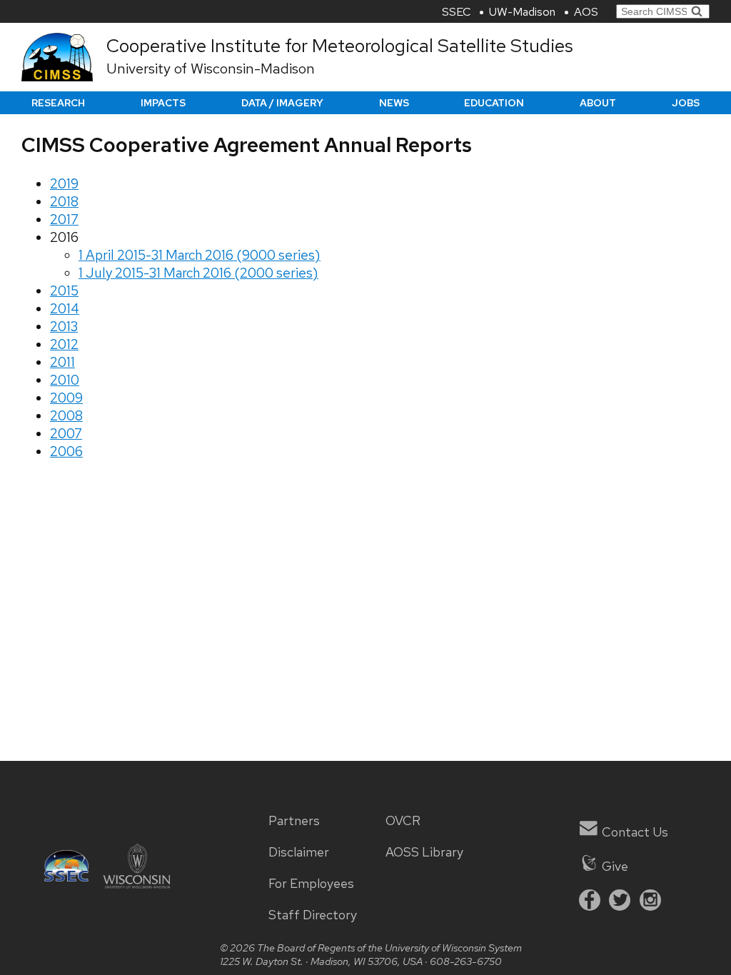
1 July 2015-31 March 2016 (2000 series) (198, 273)
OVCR (402, 820)
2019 (64, 184)
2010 (64, 380)
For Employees (311, 883)
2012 (64, 344)
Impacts (163, 102)
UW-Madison (522, 11)
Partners (294, 820)
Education (494, 102)
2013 (64, 326)
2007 (66, 434)
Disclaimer (298, 852)
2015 (64, 291)
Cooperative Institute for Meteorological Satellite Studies (339, 46)
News (394, 102)
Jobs (686, 102)
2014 (64, 309)
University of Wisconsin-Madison (210, 68)
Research (58, 102)
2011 (62, 362)
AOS (586, 11)
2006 (66, 451)
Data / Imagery (282, 102)
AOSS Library (424, 852)
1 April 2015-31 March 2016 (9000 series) (200, 255)
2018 (64, 202)
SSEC (456, 11)
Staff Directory (312, 915)
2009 (66, 398)
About (598, 102)
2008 (66, 416)
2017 (64, 219)
